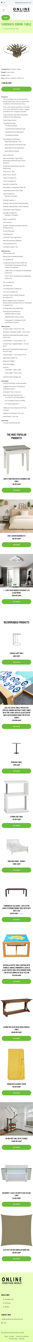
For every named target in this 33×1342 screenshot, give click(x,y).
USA (4, 2)
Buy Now (16, 89)
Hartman (8, 1303)
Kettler (7, 1307)
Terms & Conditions (22, 1336)
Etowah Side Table (16, 816)
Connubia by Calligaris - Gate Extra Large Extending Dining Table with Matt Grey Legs (16, 908)
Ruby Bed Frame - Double (16, 861)
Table (19, 69)
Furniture (13, 69)
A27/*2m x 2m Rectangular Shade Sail (16, 1250)
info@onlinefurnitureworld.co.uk (23, 2)
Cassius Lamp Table (16, 653)
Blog (6, 1336)
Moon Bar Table (16, 762)
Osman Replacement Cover (16, 1084)
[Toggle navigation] (3, 10)
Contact (11, 1336)
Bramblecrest (9, 1299)
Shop (5, 17)
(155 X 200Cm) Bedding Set (16, 536)
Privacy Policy (13, 1339)
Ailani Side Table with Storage (17, 1138)
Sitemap (21, 1339)
